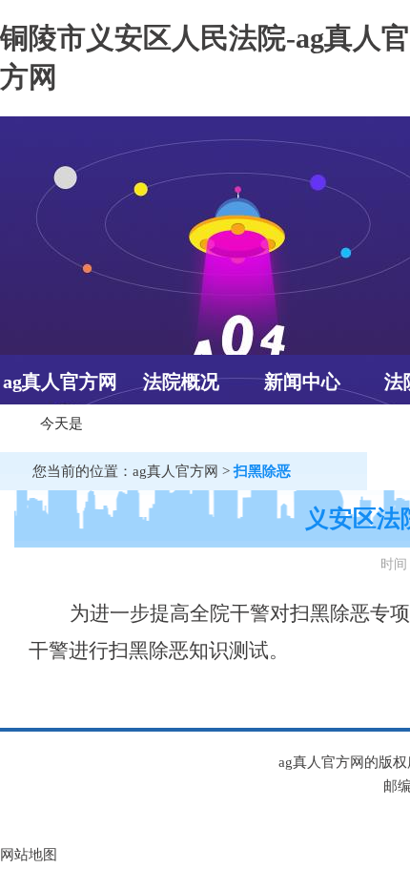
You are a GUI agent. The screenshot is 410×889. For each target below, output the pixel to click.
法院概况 (181, 381)
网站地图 (28, 854)
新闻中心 (302, 381)
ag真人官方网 (60, 381)
